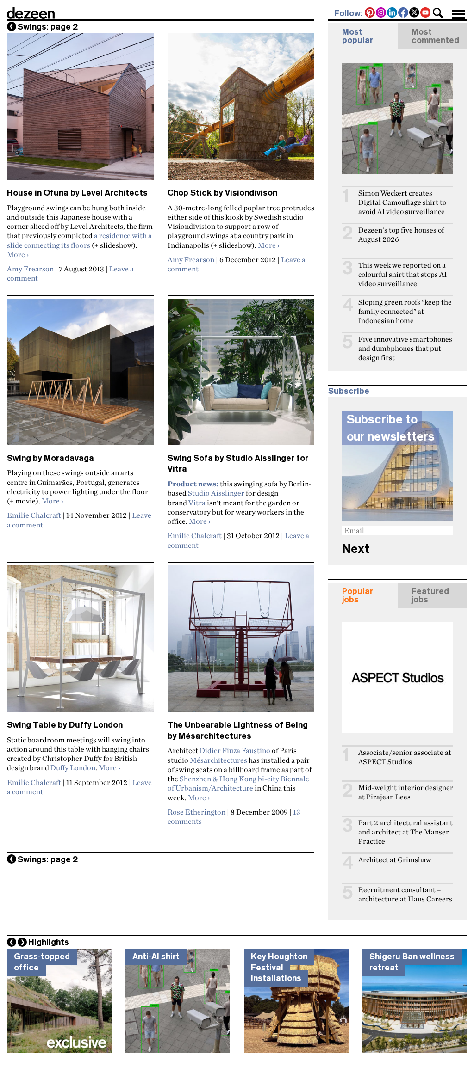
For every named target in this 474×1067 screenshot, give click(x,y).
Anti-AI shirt (156, 956)
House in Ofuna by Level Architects (77, 193)
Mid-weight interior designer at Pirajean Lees (405, 792)
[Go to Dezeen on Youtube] (425, 13)
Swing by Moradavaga (50, 458)
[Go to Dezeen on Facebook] (403, 13)
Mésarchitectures (218, 760)
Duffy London (72, 767)
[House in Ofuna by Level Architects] (80, 110)
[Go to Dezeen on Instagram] (381, 13)
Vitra (197, 502)
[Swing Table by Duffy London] (80, 642)
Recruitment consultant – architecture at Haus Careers (405, 894)
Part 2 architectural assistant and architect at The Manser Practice (405, 832)
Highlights (48, 942)
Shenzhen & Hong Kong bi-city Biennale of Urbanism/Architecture (238, 783)
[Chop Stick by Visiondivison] (241, 110)
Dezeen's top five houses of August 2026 (401, 235)
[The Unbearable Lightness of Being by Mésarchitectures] (241, 642)
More (18, 254)
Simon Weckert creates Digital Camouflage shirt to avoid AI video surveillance (402, 202)
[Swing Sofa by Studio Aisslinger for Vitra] (241, 376)
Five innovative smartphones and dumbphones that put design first (405, 348)
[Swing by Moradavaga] (80, 376)
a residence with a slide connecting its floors (79, 240)
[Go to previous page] (11, 26)
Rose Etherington (196, 811)
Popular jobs (357, 595)
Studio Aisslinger (216, 492)
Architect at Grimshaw (394, 859)
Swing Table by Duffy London (65, 725)
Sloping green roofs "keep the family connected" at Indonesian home (405, 311)
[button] (437, 12)
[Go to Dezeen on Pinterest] (370, 13)
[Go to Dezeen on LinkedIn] (392, 13)
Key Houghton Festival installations (279, 967)
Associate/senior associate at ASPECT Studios (404, 757)
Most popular (357, 36)
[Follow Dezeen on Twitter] (414, 13)
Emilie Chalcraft (34, 515)
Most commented (435, 36)
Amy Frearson (30, 268)
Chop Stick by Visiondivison (222, 193)
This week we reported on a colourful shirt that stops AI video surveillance (402, 274)
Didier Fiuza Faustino (235, 750)
